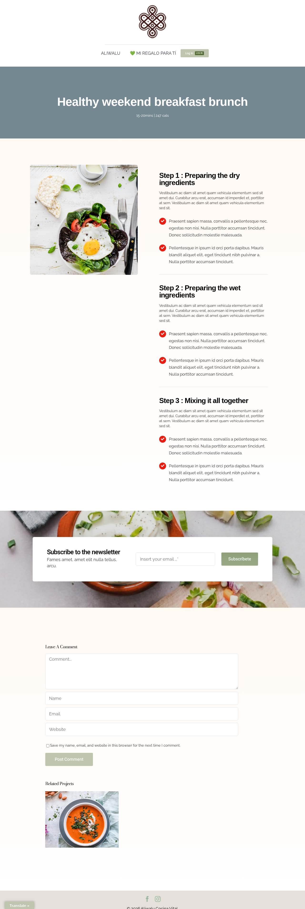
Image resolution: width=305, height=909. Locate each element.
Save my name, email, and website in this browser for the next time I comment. (115, 745)
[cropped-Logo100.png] (152, 5)
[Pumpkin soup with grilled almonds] (82, 819)
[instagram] (158, 899)
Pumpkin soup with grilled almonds (82, 810)
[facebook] (147, 899)
